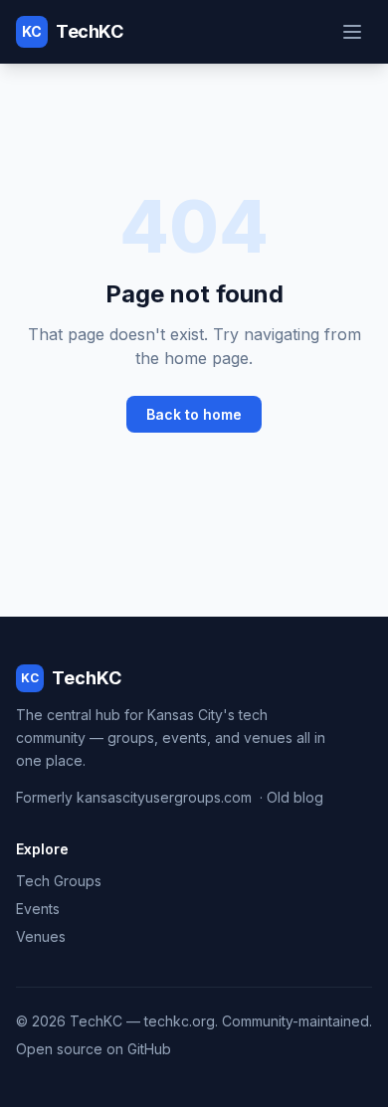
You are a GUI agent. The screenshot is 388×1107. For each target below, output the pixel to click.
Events (38, 908)
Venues (41, 936)
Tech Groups (58, 880)
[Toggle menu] (352, 32)
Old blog (295, 797)
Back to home (194, 414)
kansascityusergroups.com (164, 797)
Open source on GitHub (93, 1048)
